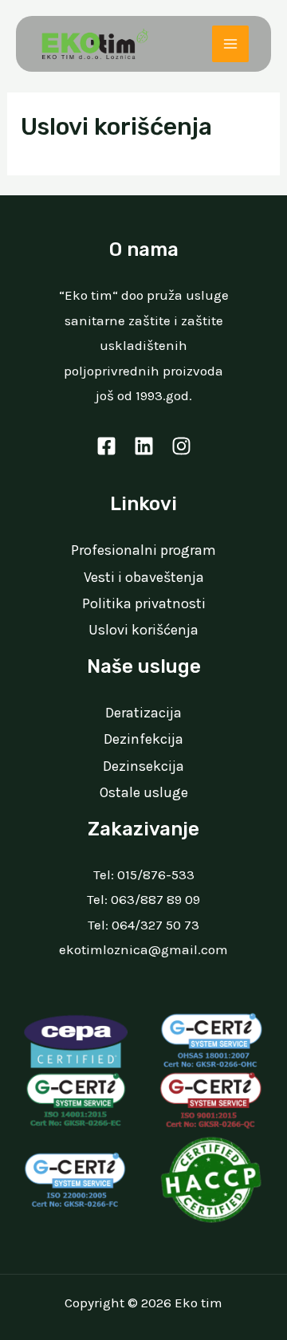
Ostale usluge (144, 792)
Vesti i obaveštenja (144, 577)
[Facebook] (106, 446)
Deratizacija (143, 712)
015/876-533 (156, 874)
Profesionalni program (143, 550)
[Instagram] (181, 446)
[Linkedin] (144, 446)
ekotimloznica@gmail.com (143, 949)
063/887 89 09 (155, 899)
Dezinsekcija (143, 766)
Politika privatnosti (144, 603)
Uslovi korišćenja (143, 630)
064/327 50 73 (155, 925)
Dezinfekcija (143, 739)
